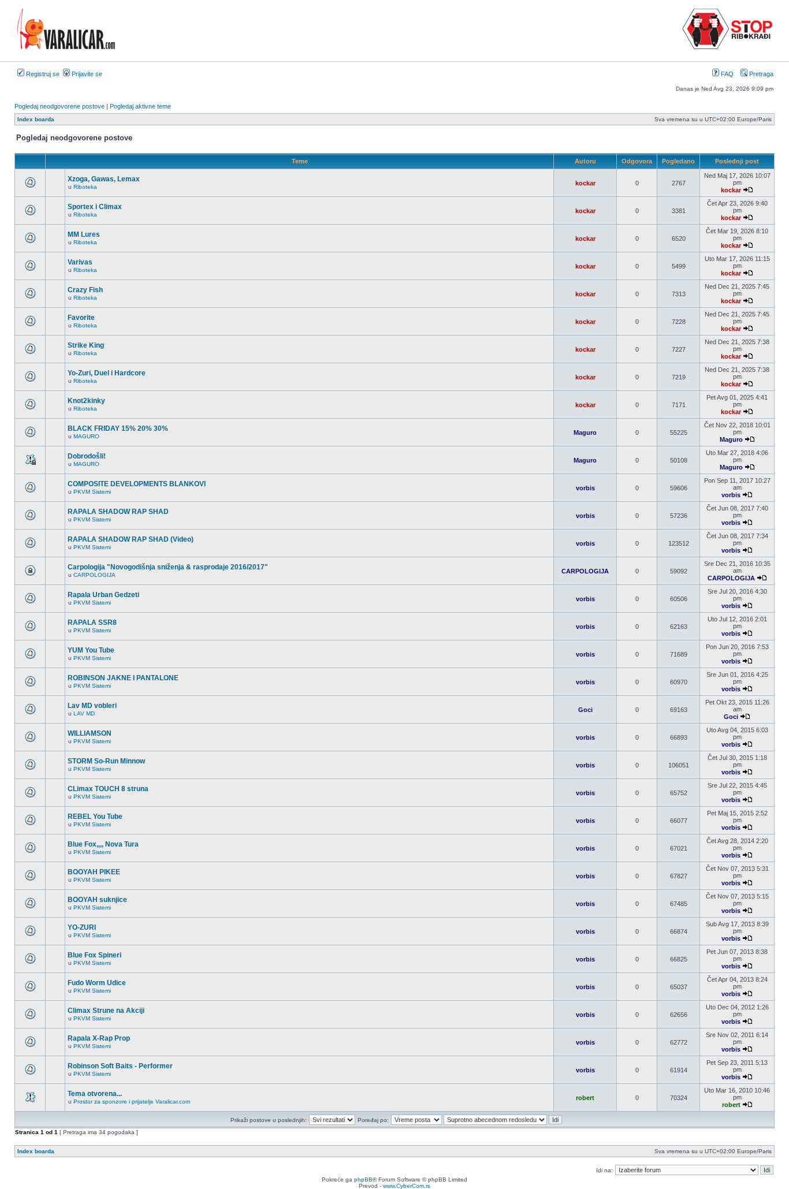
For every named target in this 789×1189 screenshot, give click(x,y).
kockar (585, 183)
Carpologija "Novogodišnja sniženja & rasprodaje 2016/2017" (168, 567)
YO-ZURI (82, 927)
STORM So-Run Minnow (106, 761)
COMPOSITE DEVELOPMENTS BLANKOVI (137, 484)
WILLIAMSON (89, 733)
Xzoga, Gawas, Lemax (104, 179)
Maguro (585, 432)
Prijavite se (86, 73)
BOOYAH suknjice (97, 900)
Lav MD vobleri (92, 706)
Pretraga (760, 73)
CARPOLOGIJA (94, 575)
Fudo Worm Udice (97, 983)
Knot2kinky (86, 401)
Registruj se (41, 73)
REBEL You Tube (95, 816)
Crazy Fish (85, 290)
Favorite (81, 318)
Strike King (86, 345)
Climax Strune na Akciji (106, 1011)
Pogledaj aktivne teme (140, 106)
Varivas (80, 262)
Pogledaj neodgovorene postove (59, 106)
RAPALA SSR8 (92, 622)
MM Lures (84, 234)
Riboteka (85, 187)
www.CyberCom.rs (406, 1186)
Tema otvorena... (95, 1094)
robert (585, 1097)
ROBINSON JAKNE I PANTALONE (123, 678)
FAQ (726, 73)
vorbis (585, 487)
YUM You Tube (91, 650)
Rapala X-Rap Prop (99, 1038)
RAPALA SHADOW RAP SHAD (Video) (130, 539)
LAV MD (84, 713)
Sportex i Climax (95, 207)
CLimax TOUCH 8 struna (108, 789)
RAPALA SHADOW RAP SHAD (118, 512)
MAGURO (86, 436)
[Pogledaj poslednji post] (748, 190)
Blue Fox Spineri (94, 955)
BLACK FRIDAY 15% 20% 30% (118, 428)
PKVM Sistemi (92, 492)
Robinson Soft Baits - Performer (120, 1066)
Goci (585, 709)
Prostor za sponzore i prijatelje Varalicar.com (131, 1101)
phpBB (363, 1179)
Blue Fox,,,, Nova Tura (103, 844)
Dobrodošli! (87, 456)
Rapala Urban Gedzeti (103, 595)
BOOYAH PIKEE (94, 872)
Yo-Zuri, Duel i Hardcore (107, 373)
